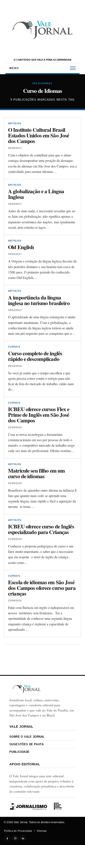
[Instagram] (15, 838)
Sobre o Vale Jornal (26, 736)
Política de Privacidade (18, 830)
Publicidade (19, 751)
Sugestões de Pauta (26, 744)
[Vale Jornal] (26, 689)
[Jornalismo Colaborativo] (28, 806)
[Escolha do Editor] (58, 806)
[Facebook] (7, 838)
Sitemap (42, 830)
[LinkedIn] (23, 838)
